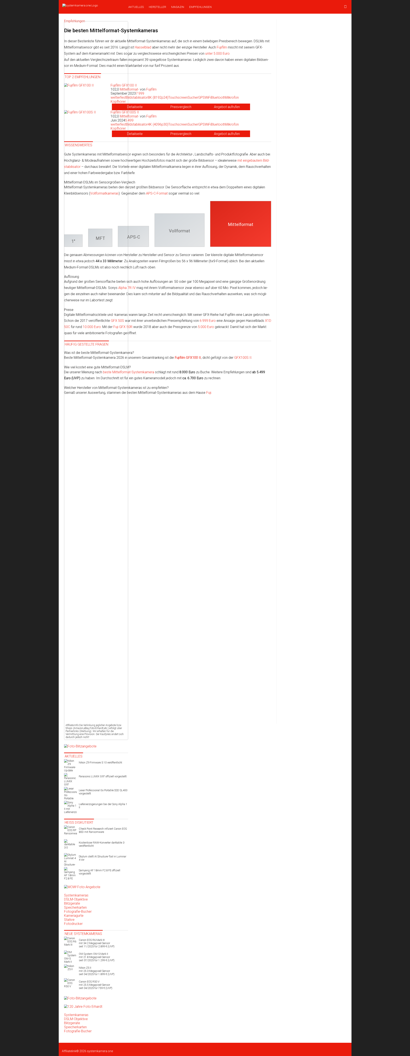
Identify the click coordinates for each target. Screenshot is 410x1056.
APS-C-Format (157, 193)
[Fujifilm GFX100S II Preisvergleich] (181, 133)
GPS (201, 97)
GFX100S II (243, 358)
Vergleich (133, 1047)
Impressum (193, 1047)
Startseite (68, 1047)
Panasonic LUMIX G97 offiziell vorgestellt (103, 776)
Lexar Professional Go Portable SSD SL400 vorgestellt (103, 792)
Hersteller (157, 7)
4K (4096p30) (158, 124)
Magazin (177, 7)
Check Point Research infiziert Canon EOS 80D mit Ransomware (103, 830)
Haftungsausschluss (171, 1047)
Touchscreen (178, 97)
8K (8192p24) (158, 97)
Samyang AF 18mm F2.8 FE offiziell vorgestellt (99, 872)
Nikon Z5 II (96, 971)
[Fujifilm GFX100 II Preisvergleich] (181, 107)
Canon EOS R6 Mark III (96, 943)
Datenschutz (148, 1047)
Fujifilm (151, 89)
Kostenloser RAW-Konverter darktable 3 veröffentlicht (101, 844)
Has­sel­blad (143, 47)
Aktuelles (136, 7)
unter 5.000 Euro (217, 53)
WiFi (208, 97)
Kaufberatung (98, 1047)
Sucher (193, 97)
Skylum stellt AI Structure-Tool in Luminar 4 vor (102, 858)
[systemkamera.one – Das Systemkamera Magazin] (92, 5)
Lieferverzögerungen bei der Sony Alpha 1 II (103, 806)
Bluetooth (218, 97)
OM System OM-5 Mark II (96, 957)
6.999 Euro (208, 321)
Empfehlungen (200, 7)
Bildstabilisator (137, 97)
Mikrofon (232, 97)
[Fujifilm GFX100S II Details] (135, 133)
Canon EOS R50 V (95, 985)
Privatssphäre (210, 1047)
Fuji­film (222, 47)
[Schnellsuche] (345, 7)
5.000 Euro (206, 327)
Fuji (208, 393)
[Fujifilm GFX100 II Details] (135, 107)
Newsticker (82, 1047)
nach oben (227, 1047)
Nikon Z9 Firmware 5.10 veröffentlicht (100, 762)
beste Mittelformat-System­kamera (128, 372)
